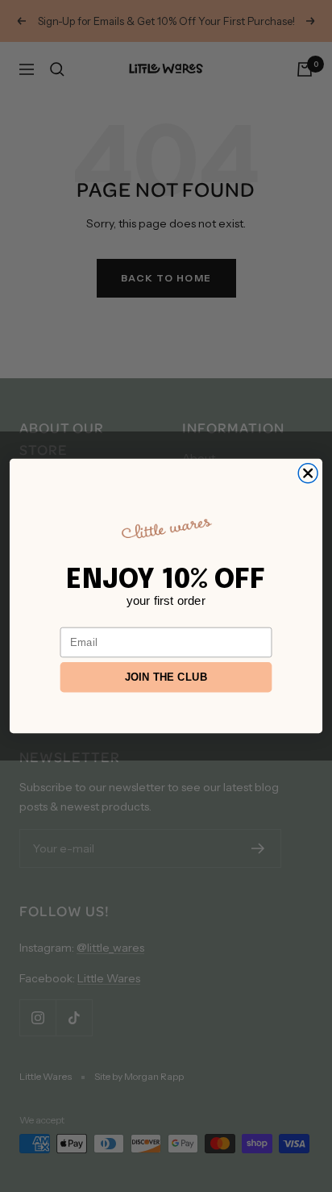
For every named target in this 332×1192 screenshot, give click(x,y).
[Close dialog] (307, 473)
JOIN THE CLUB (166, 678)
